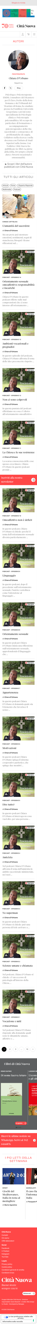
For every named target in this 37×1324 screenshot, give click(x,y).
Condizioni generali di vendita (13, 1270)
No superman (10, 913)
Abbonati (27, 1293)
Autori (18, 41)
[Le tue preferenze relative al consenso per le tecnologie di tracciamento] (33, 1320)
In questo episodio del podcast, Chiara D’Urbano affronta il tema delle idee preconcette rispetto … (18, 359)
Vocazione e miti (11, 1021)
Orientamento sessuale (15, 634)
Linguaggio (9, 575)
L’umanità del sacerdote (16, 226)
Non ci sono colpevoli (14, 399)
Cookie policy (7, 1267)
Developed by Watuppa (16, 1304)
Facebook (5, 1248)
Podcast (17, 189)
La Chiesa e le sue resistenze (18, 452)
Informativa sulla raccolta (13, 1321)
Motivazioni (9, 748)
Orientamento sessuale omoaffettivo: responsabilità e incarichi (18, 285)
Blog (18, 88)
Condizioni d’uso (8, 1273)
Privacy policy (7, 1264)
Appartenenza (10, 692)
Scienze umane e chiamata (17, 966)
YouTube (5, 1257)
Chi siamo (5, 1238)
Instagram (5, 1254)
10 (27, 1049)
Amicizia (7, 857)
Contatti (5, 1235)
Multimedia (7, 189)
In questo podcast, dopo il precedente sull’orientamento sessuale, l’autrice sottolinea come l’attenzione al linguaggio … (16, 590)
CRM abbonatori (8, 1241)
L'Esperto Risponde (25, 185)
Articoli (5, 185)
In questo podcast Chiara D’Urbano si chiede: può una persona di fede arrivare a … (16, 925)
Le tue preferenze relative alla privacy (21, 1317)
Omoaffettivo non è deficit (17, 520)
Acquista (19, 1123)
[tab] (16, 1127)
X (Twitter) (5, 1251)
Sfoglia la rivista (18, 3)
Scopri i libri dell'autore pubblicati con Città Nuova (18, 165)
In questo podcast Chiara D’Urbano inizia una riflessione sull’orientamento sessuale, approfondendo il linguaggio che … (17, 649)
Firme (13, 185)
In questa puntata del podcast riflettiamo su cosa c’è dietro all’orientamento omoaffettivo (17, 411)
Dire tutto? (8, 804)
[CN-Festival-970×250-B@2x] (18, 13)
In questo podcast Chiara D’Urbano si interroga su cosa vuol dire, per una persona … (17, 816)
